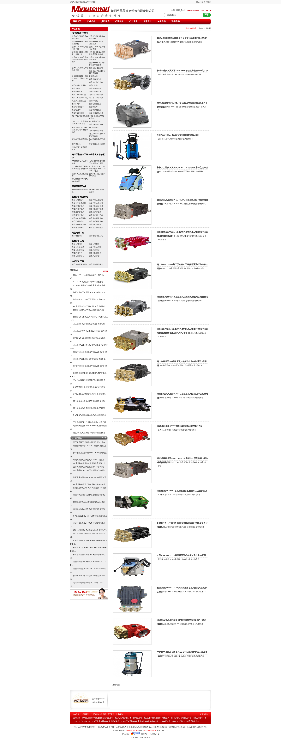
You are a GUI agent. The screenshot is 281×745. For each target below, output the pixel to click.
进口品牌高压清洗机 (80, 139)
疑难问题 (207, 28)
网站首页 (77, 21)
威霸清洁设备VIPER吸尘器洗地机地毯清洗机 (80, 130)
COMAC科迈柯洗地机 (80, 116)
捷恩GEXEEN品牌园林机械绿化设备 (97, 64)
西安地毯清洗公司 (96, 236)
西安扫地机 (93, 85)
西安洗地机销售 (136, 718)
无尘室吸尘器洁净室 (97, 144)
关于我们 (161, 21)
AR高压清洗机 (94, 121)
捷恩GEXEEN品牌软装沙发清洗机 (80, 53)
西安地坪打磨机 (95, 212)
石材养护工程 (78, 241)
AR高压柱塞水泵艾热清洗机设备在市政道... (90, 484)
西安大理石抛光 (78, 256)
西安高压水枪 (77, 92)
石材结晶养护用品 (96, 228)
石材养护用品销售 (80, 197)
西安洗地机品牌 (163, 718)
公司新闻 (119, 21)
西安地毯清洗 (77, 236)
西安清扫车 (93, 107)
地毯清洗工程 (78, 232)
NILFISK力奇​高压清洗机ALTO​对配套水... (89, 282)
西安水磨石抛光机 (96, 218)
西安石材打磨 (94, 256)
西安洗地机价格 (149, 718)
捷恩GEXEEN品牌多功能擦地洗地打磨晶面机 (80, 59)
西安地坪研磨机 (78, 212)
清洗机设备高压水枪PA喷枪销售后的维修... (90, 433)
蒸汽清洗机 (76, 144)
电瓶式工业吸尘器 (79, 101)
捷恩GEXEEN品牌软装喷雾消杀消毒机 (97, 53)
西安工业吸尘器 (95, 92)
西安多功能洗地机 (96, 82)
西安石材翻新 (94, 244)
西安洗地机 (93, 101)
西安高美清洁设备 (96, 131)
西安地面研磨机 (95, 224)
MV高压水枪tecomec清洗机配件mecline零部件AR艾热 (97, 168)
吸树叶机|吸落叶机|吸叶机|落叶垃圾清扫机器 (80, 78)
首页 (200, 28)
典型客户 (105, 21)
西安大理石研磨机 (96, 206)
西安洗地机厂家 (177, 718)
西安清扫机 (76, 88)
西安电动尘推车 (152, 721)
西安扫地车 (76, 104)
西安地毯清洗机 (95, 79)
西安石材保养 (77, 253)
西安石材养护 (94, 250)
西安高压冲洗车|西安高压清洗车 (97, 72)
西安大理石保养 (95, 253)
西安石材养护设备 (79, 224)
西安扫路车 (76, 110)
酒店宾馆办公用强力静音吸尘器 (97, 135)
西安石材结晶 (77, 244)
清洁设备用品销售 (80, 33)
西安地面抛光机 (78, 228)
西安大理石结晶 (95, 247)
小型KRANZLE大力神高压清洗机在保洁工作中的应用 (181, 555)
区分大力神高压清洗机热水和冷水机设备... (89, 467)
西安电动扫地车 (78, 107)
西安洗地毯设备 (193, 721)
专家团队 (147, 21)
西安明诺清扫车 (78, 113)
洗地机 (85, 718)
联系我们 (176, 21)
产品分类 (91, 21)
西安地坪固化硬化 (96, 264)
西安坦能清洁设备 (96, 124)
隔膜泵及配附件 (79, 186)
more (104, 438)
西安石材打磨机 (78, 209)
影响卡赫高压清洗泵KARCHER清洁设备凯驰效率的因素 (182, 70)
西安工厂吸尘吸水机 (80, 98)
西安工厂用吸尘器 (96, 95)
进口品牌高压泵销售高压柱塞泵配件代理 (80, 167)
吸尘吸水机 (93, 76)
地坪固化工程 (78, 261)
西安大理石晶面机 (96, 203)
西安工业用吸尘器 (79, 95)
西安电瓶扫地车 (95, 104)
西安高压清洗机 (95, 88)
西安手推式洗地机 (96, 113)
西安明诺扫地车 (95, 110)
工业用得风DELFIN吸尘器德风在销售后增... (90, 422)
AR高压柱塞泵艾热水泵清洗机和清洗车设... (90, 463)
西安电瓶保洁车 (166, 721)
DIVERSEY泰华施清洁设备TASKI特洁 (80, 122)
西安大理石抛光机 (96, 221)
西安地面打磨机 (78, 215)
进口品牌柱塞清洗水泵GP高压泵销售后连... (90, 530)
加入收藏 (199, 2)
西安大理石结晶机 (79, 203)
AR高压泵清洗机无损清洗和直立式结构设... (90, 306)
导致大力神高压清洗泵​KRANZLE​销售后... (89, 460)
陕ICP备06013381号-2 (150, 734)
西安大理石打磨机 (96, 209)
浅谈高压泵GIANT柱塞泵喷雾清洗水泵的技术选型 (179, 426)
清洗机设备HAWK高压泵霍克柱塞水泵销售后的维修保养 (182, 297)
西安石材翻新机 (78, 200)
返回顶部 (203, 714)
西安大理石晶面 (78, 250)
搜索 (207, 15)
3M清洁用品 (93, 128)
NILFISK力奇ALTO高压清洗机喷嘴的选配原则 (178, 135)
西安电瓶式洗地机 (79, 85)
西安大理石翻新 (78, 247)
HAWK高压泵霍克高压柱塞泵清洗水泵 (97, 162)
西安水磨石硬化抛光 (80, 264)
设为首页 (207, 2)
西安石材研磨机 (78, 206)
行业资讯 (133, 21)
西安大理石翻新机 (96, 200)
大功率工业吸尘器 (96, 98)
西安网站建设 (145, 738)
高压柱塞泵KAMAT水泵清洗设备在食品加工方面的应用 (182, 491)
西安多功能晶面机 (79, 218)
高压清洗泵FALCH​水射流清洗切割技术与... (90, 442)
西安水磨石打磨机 (96, 215)
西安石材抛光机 (78, 221)
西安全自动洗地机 (96, 68)
